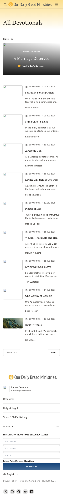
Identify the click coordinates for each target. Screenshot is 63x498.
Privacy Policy (10, 480)
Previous (12, 352)
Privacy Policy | (9, 461)
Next (53, 352)
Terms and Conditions (25, 461)
